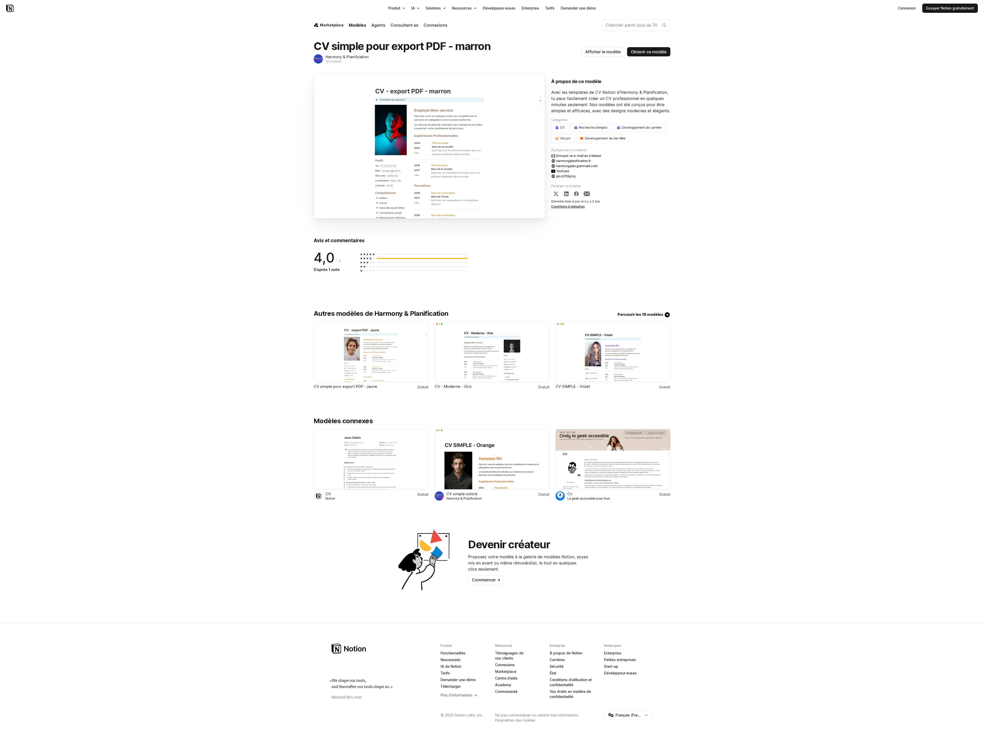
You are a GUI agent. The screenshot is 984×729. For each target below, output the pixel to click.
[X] (555, 193)
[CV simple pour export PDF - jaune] (371, 352)
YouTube (562, 171)
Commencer (486, 579)
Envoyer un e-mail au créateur (579, 156)
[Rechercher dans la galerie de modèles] (664, 25)
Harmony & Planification (347, 56)
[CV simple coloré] (492, 459)
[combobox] (636, 25)
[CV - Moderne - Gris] (492, 352)
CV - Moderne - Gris (453, 386)
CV (328, 493)
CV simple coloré (461, 493)
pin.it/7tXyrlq (565, 176)
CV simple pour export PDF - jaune (345, 386)
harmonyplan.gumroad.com (577, 166)
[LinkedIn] (566, 193)
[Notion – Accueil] (10, 8)
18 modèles (333, 61)
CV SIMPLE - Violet (573, 386)
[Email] (587, 193)
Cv (569, 493)
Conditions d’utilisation (568, 206)
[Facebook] (576, 193)
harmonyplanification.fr (573, 161)
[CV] (371, 459)
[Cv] (613, 459)
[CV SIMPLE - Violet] (613, 352)
